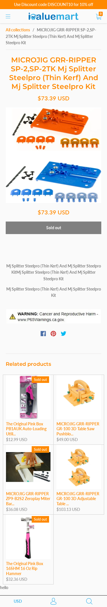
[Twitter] (63, 333)
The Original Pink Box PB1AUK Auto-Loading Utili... (26, 428)
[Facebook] (43, 333)
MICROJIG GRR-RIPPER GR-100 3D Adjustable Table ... (77, 498)
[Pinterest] (53, 333)
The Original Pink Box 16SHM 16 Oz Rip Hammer (24, 568)
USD (18, 601)
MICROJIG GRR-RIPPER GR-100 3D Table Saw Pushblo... (77, 428)
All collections (18, 29)
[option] (53, 155)
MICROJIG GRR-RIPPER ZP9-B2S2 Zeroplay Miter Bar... (28, 498)
